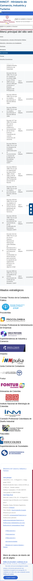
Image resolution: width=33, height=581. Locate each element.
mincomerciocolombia (11, 541)
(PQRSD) (11, 507)
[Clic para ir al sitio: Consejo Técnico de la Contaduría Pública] (12, 310)
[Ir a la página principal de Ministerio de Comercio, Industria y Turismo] (7, 19)
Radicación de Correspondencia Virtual (13, 525)
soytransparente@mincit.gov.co (18, 515)
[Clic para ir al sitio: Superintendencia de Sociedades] (12, 456)
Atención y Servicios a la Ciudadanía (10, 43)
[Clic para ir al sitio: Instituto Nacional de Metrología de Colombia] (12, 416)
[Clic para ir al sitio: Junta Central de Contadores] (11, 376)
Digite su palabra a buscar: (23, 19)
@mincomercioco (10, 534)
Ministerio (3, 49)
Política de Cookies (8, 574)
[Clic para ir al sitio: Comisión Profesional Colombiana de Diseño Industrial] (12, 431)
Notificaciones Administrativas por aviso (14, 522)
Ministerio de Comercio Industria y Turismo (13, 546)
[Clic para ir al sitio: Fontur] (12, 389)
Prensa (2, 56)
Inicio (1, 36)
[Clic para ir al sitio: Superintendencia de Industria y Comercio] (12, 351)
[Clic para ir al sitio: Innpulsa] (12, 364)
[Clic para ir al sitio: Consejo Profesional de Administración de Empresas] (11, 336)
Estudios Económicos (6, 59)
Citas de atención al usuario (18, 510)
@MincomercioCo (10, 530)
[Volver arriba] (29, 542)
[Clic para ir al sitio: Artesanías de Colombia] (12, 401)
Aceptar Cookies (10, 577)
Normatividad (4, 52)
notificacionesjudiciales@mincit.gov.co (13, 520)
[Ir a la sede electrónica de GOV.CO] (5, 12)
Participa (2, 46)
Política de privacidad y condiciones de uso (15, 562)
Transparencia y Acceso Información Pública (13, 40)
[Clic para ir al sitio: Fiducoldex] (10, 444)
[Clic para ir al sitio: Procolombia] (12, 322)
